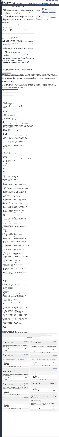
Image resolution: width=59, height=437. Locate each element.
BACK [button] (2, 4)
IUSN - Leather (10, 27)
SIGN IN (53, 0)
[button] (40, 4)
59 (43, 19)
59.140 (44, 19)
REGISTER (56, 0)
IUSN (15, 4)
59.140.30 (13, 4)
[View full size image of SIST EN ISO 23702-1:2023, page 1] (38, 11)
